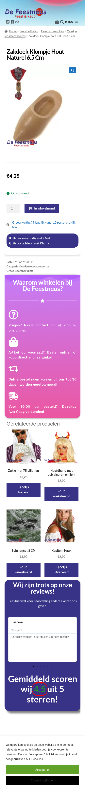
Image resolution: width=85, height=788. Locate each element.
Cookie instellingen (42, 780)
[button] (72, 70)
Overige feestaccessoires (34, 266)
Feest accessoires (52, 31)
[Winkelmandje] (57, 22)
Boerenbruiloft (24, 270)
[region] (42, 762)
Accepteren (42, 770)
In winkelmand (44, 208)
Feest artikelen (29, 31)
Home (13, 31)
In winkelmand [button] (61, 493)
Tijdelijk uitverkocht (23, 489)
